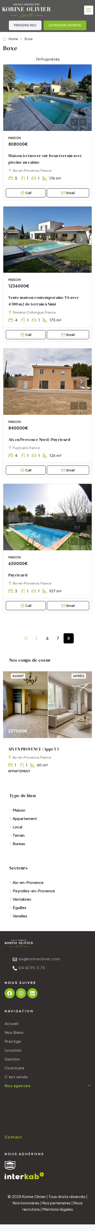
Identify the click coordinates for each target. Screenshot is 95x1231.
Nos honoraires (26, 1202)
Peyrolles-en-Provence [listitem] (34, 890)
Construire (15, 1067)
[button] (88, 10)
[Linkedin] (32, 993)
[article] (47, 725)
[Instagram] (21, 993)
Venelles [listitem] (20, 915)
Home (13, 39)
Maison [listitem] (19, 810)
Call (28, 193)
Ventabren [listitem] (22, 899)
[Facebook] (10, 993)
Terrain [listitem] (19, 835)
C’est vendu (16, 1076)
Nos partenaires (56, 1202)
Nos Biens (14, 1032)
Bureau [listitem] (19, 843)
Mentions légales (58, 1209)
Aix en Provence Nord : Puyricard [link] (39, 439)
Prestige (13, 1041)
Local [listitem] (17, 826)
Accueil (11, 1023)
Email (70, 193)
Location (13, 1050)
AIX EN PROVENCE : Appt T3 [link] (33, 749)
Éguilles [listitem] (19, 907)
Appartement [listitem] (25, 818)
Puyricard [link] (17, 575)
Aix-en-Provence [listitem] (28, 882)
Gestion (12, 1058)
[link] (47, 97)
